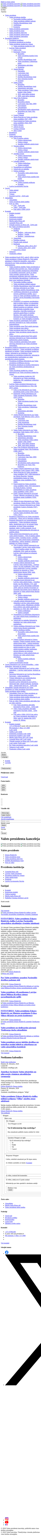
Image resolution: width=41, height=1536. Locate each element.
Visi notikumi (5, 1113)
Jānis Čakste (17, 130)
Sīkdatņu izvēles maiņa (12, 1223)
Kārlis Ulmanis (18, 125)
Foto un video (14, 204)
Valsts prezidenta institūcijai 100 (24, 46)
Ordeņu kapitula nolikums (26, 182)
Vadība (11, 215)
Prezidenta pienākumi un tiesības (20, 42)
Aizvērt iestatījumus (7, 819)
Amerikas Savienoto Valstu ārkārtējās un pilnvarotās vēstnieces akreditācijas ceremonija (18, 1074)
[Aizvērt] (2, 831)
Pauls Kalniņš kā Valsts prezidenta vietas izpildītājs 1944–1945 (24, 122)
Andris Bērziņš (18, 69)
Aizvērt (4, 833)
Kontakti (20, 81)
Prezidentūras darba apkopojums (28, 109)
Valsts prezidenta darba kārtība (19, 202)
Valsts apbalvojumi (15, 136)
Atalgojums (17, 238)
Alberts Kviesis (18, 127)
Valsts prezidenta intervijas (18, 33)
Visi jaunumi (5, 1053)
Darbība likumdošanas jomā (22, 23)
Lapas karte (9, 1221)
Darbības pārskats (19, 240)
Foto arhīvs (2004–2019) (21, 209)
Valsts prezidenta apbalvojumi (19, 34)
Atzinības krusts (18, 154)
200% (3, 790)
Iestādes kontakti (14, 213)
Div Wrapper (10, 1121)
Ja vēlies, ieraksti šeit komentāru (16, 1175)
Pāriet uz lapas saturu (8, 2)
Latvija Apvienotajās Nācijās (18, 186)
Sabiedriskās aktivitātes (25, 65)
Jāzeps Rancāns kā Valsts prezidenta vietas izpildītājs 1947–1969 (25, 118)
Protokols (12, 134)
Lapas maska (6, 815)
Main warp (8, 1118)
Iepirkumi (16, 244)
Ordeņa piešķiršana (24, 163)
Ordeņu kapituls (18, 180)
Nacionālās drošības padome (22, 19)
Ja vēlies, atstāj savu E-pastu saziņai (18, 1180)
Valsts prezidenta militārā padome (24, 21)
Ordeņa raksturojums (25, 140)
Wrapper (5, 1115)
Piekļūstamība (9, 1219)
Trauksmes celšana (15, 253)
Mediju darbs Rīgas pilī (17, 221)
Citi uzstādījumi (6, 817)
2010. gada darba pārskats (26, 94)
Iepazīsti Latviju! (19, 196)
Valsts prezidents (10, 15)
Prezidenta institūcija (12, 38)
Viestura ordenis (18, 146)
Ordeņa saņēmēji (23, 165)
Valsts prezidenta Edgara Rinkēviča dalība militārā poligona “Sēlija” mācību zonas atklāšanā (19, 1098)
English (7, 761)
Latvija (7, 188)
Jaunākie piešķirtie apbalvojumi (28, 144)
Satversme (12, 192)
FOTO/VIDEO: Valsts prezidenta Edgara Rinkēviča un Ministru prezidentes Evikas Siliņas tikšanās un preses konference (19, 1013)
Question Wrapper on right (16, 1138)
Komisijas (16, 27)
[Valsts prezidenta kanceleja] (11, 4)
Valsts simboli (13, 190)
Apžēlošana (17, 25)
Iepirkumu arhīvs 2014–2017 (27, 246)
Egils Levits (17, 50)
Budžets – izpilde (23, 234)
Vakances (12, 252)
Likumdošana (22, 107)
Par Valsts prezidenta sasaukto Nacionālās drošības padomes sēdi (19, 979)
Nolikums (16, 228)
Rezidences (13, 132)
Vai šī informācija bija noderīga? (20, 1140)
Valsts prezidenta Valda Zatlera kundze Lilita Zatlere (28, 91)
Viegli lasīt (4, 777)
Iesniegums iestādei (15, 219)
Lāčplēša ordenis (19, 161)
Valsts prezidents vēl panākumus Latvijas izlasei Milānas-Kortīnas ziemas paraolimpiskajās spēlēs (18, 994)
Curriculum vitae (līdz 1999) (27, 104)
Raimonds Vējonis (19, 52)
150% (3, 788)
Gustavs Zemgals (19, 129)
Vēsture (11, 194)
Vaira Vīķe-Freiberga (20, 98)
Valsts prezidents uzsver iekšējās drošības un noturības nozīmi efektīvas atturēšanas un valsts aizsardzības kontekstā (20, 1044)
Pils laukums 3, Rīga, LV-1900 (19, 728)
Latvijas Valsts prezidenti (17, 48)
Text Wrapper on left (14, 1124)
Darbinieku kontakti (15, 217)
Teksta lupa (5, 813)
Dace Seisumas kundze (25, 79)
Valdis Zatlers (17, 82)
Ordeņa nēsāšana (19, 171)
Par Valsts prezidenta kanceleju (19, 227)
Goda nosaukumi (23, 75)
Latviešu (8, 763)
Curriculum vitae (23, 73)
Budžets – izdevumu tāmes (26, 232)
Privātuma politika (11, 1218)
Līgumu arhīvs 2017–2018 (26, 248)
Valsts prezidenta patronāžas (18, 36)
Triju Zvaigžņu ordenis (21, 138)
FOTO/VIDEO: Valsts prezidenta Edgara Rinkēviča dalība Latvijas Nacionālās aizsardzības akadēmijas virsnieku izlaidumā (20, 920)
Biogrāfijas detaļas (24, 102)
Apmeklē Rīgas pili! (16, 223)
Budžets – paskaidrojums (26, 236)
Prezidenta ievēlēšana (16, 40)
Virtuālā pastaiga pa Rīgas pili (23, 225)
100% (3, 785)
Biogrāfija (21, 54)
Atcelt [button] (3, 827)
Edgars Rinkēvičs (14, 972)
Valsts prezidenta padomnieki (19, 29)
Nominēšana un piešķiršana (22, 167)
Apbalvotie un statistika (21, 169)
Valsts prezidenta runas (16, 31)
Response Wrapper (12, 1155)
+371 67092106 (14, 726)
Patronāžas (21, 71)
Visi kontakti (5, 1243)
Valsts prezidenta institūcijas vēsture (21, 44)
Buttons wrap (12, 1188)
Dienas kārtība (17, 1086)
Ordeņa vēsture (23, 142)
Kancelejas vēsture (19, 250)
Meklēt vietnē (5, 823)
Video (19, 207)
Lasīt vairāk (13, 730)
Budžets (16, 230)
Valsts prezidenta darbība (17, 17)
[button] (20, 12)
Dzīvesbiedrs (22, 106)
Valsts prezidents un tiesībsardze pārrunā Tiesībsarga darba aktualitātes (18, 1029)
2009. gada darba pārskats (26, 96)
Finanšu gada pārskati (20, 242)
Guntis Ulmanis (18, 115)
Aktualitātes (9, 198)
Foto (19, 205)
